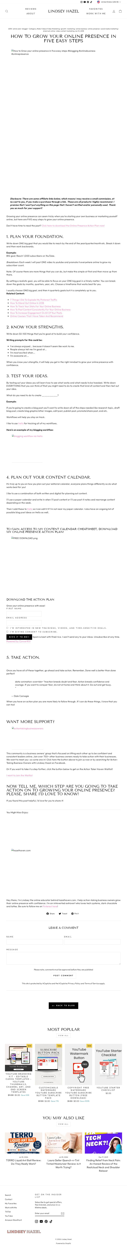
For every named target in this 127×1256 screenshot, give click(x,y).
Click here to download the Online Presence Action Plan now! (73, 225)
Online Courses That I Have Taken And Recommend (36, 316)
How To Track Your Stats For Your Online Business (35, 306)
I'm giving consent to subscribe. (33, 632)
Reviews (30, 9)
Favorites (96, 9)
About (31, 13)
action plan (17, 29)
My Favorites (10, 1203)
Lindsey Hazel (63, 11)
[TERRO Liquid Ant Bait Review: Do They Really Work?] (23, 1143)
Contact (8, 1199)
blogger (25, 29)
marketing (71, 29)
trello (21, 423)
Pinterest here (50, 906)
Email (68, 937)
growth (63, 29)
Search (8, 1195)
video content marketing (65, 31)
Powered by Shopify (63, 1243)
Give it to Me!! (19, 637)
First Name (14, 608)
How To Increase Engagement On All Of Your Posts (36, 312)
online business (81, 29)
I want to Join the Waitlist (19, 775)
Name (10, 937)
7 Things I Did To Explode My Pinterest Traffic (33, 299)
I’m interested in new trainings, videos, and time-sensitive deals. (58, 628)
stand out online (49, 31)
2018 (10, 29)
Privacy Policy (74, 983)
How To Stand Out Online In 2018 (27, 303)
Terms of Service (92, 983)
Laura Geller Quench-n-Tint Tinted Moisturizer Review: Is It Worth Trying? (63, 1164)
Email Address (16, 618)
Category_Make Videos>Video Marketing (44, 29)
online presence (94, 29)
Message (12, 949)
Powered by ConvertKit (18, 641)
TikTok (8, 1211)
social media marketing (109, 29)
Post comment (63, 975)
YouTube (9, 1216)
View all (63, 1035)
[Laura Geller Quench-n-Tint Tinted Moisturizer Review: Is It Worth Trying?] (63, 1143)
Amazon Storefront (13, 1220)
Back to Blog (65, 1005)
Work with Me (96, 13)
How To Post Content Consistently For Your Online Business (40, 309)
